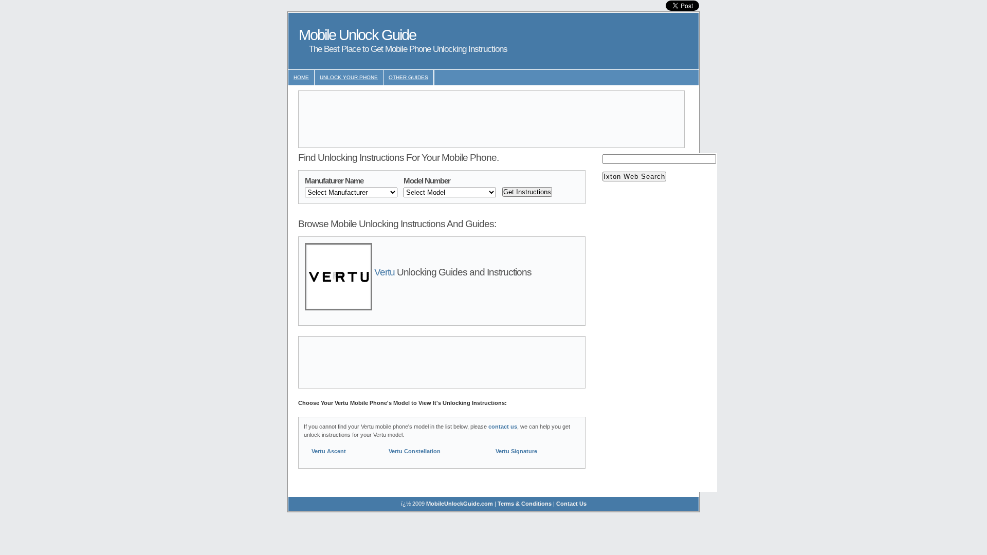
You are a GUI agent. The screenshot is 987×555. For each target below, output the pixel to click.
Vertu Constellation (415, 451)
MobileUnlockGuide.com (459, 504)
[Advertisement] (491, 119)
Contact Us (571, 504)
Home (301, 77)
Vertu (384, 272)
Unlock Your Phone (349, 77)
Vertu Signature (516, 451)
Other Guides (408, 77)
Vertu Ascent (329, 451)
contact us (502, 426)
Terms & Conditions (525, 504)
